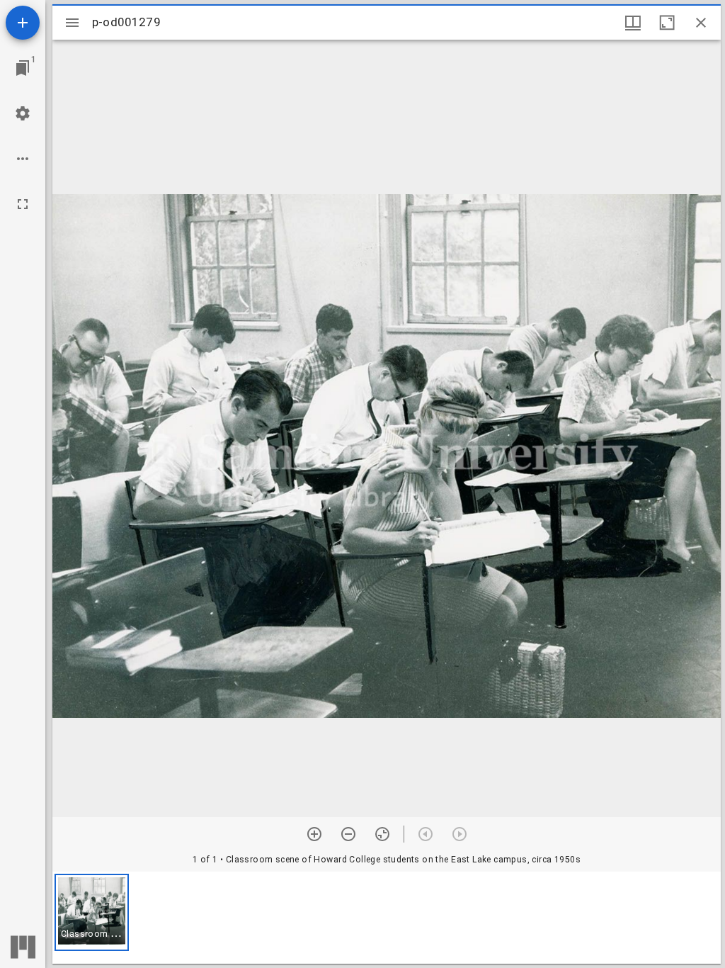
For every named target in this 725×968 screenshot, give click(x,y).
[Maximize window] (667, 23)
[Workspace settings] (23, 113)
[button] (91, 912)
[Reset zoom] (382, 834)
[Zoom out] (348, 834)
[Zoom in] (314, 834)
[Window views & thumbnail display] (633, 23)
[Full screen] (23, 204)
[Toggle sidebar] (72, 23)
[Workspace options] (23, 159)
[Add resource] (23, 23)
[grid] (386, 918)
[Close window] (701, 23)
